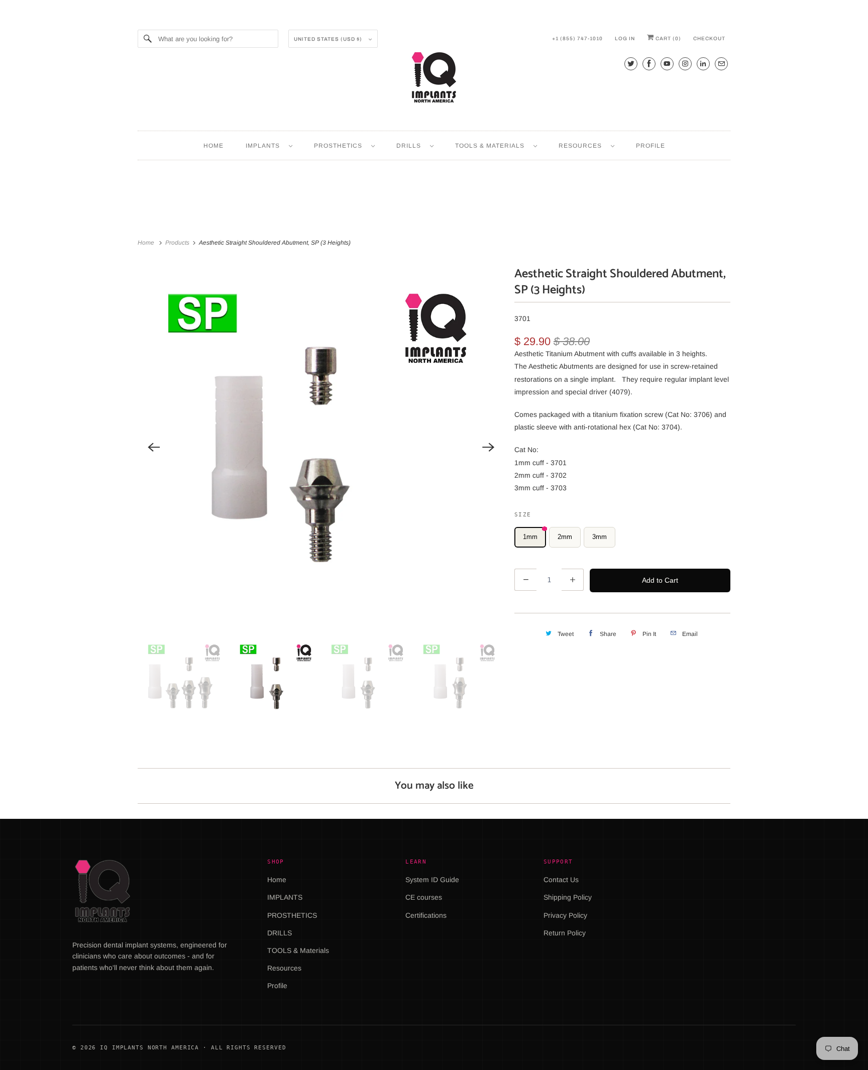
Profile (650, 145)
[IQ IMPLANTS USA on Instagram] (685, 63)
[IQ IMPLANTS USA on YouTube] (667, 63)
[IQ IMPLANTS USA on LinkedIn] (703, 63)
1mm (530, 537)
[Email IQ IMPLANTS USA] (721, 63)
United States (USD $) (329, 39)
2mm (565, 537)
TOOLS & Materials (491, 145)
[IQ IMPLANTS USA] (434, 78)
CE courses (423, 897)
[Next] (488, 447)
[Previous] (154, 447)
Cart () (667, 38)
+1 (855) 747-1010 (577, 38)
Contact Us (561, 880)
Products (178, 242)
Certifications (426, 915)
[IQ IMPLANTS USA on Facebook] (649, 63)
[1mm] (321, 447)
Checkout (709, 38)
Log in (625, 38)
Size (522, 514)
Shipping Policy (568, 897)
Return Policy (565, 933)
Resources (582, 145)
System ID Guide (432, 880)
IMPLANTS (265, 145)
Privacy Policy (565, 915)
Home (213, 145)
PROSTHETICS (340, 145)
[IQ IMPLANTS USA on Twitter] (630, 63)
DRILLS (410, 145)
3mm (599, 537)
